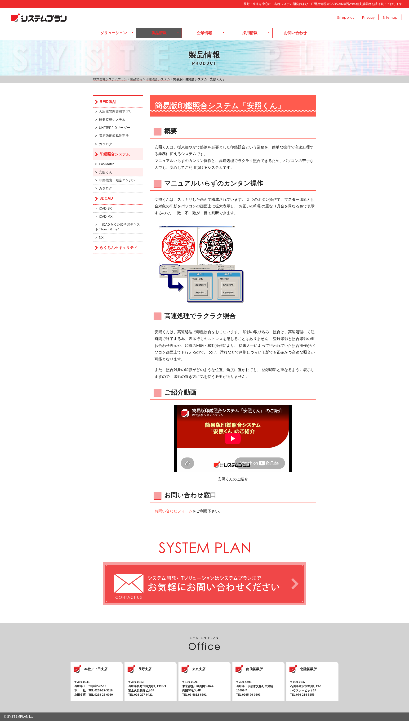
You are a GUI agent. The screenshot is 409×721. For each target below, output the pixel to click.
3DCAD (106, 198)
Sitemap (389, 17)
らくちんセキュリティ (119, 248)
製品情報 (159, 33)
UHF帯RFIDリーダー (114, 128)
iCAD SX (105, 208)
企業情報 (204, 33)
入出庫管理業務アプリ (115, 111)
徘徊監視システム (112, 119)
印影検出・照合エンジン (117, 180)
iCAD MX (105, 216)
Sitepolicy (345, 17)
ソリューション (113, 33)
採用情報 (250, 33)
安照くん (105, 172)
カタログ (105, 144)
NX (101, 237)
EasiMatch (107, 164)
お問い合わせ (295, 33)
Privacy (368, 17)
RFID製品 (108, 102)
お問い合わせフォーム (173, 511)
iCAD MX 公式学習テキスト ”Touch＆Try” (117, 227)
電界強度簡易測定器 (114, 136)
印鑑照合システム (115, 154)
